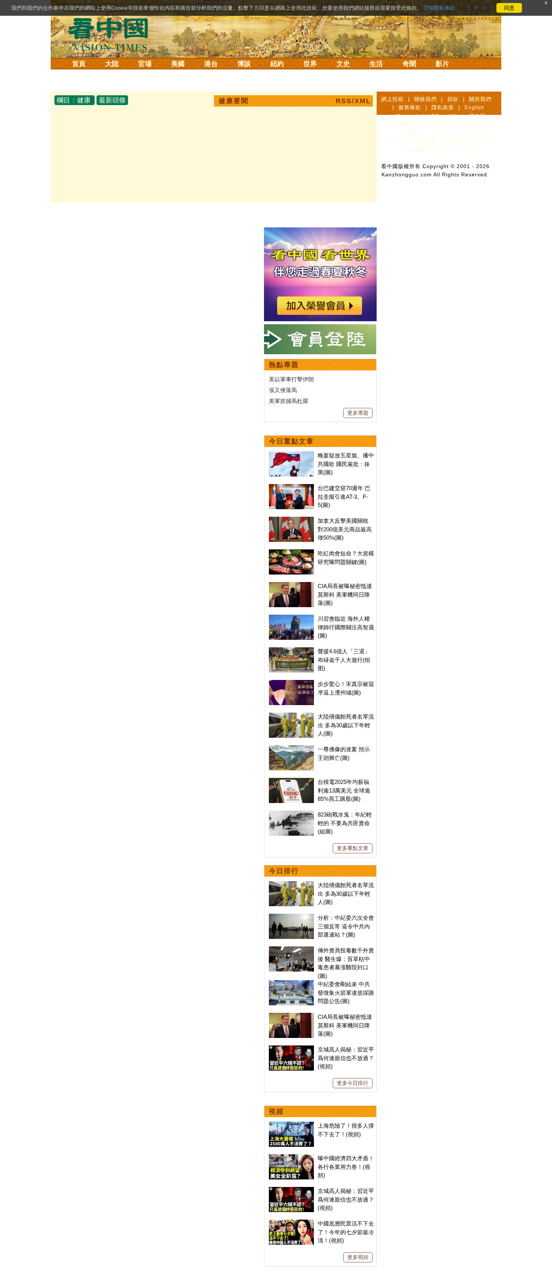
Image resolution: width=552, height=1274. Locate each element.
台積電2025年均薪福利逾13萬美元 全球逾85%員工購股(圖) (344, 790)
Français (409, 116)
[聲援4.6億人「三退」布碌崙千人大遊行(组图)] (291, 651)
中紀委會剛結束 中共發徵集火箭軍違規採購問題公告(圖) (346, 992)
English (474, 107)
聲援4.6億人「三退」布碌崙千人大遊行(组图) (344, 659)
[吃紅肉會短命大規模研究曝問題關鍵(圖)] (291, 553)
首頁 (79, 64)
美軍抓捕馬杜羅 (288, 401)
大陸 (112, 64)
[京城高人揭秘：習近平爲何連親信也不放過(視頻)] (291, 1049)
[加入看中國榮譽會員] (320, 232)
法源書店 (411, 133)
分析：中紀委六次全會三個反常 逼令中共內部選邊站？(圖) (346, 926)
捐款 (452, 99)
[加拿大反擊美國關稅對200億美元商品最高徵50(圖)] (291, 520)
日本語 (477, 116)
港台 (211, 64)
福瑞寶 (455, 141)
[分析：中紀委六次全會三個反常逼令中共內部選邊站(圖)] (291, 918)
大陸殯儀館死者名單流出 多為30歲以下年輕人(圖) (346, 725)
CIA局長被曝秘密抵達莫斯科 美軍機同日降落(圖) (345, 594)
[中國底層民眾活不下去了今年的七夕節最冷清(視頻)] (291, 1223)
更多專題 (357, 413)
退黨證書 (471, 133)
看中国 (113, 34)
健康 (83, 100)
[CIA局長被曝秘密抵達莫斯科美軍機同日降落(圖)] (291, 586)
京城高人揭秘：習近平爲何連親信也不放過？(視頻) (346, 1057)
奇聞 (409, 64)
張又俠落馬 (283, 390)
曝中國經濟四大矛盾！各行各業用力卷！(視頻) (346, 1166)
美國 (178, 64)
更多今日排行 (352, 1083)
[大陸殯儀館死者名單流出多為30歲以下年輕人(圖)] (291, 716)
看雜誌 (441, 133)
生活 (376, 64)
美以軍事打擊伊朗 (291, 379)
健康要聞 (234, 101)
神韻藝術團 (470, 124)
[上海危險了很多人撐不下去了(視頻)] (291, 1125)
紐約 (277, 64)
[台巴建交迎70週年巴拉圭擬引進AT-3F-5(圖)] (291, 488)
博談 (244, 64)
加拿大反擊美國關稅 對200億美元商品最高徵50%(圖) (345, 529)
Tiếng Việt (444, 116)
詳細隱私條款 (439, 8)
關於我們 (480, 99)
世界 (310, 64)
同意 (509, 8)
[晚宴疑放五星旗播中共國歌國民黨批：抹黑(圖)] (291, 455)
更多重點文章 (352, 848)
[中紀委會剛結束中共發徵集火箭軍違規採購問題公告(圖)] (291, 984)
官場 (145, 64)
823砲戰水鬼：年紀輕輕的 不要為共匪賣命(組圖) (345, 823)
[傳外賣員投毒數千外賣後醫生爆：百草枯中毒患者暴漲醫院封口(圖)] (291, 950)
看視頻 (482, 141)
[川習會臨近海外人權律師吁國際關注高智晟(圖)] (291, 618)
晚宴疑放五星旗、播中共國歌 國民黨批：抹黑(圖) (346, 463)
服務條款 (409, 107)
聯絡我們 (425, 99)
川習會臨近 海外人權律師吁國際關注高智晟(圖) (346, 627)
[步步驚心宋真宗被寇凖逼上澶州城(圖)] (291, 684)
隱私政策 (442, 107)
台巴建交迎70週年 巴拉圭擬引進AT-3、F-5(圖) (344, 496)
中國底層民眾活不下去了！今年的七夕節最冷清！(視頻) (346, 1232)
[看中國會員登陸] (320, 339)
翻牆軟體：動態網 (430, 149)
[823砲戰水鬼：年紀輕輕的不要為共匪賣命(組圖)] (291, 814)
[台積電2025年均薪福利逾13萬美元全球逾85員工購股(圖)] (291, 782)
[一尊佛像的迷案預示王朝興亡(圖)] (291, 749)
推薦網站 (399, 124)
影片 (442, 64)
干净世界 (432, 124)
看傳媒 (427, 141)
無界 (469, 149)
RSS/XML (353, 101)
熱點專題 (284, 365)
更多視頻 (357, 1257)
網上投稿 (392, 99)
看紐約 (400, 141)
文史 (343, 64)
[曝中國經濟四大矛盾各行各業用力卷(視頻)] (291, 1158)
